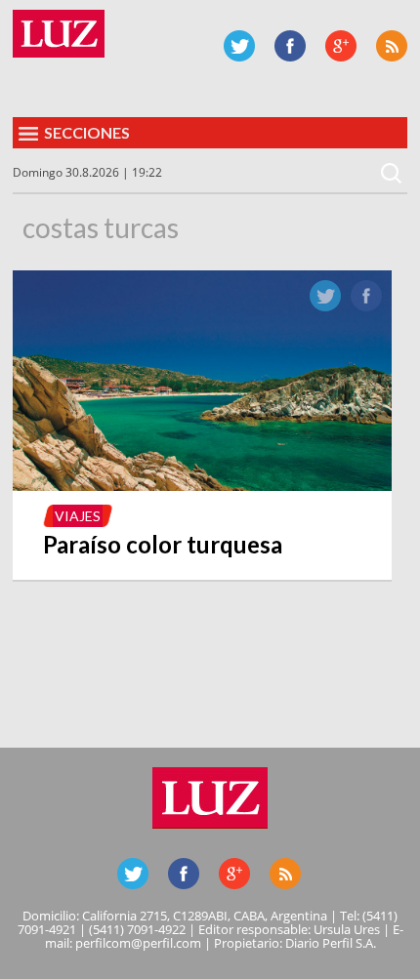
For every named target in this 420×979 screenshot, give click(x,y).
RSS (391, 45)
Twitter (239, 45)
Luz (59, 34)
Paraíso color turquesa (162, 544)
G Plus (341, 45)
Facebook (290, 45)
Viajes (78, 516)
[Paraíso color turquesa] (202, 485)
